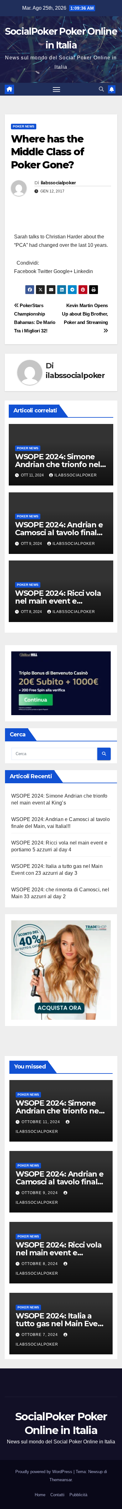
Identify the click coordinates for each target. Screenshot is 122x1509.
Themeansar (60, 1479)
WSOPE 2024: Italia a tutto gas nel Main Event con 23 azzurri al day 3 (60, 1323)
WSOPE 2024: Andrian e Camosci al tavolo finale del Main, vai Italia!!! (59, 532)
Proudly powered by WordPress (44, 1471)
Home (40, 1494)
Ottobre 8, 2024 (40, 1264)
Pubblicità (78, 1494)
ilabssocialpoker (58, 183)
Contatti (57, 1494)
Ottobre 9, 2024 (40, 1193)
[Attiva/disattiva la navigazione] (57, 89)
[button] (101, 89)
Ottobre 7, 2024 (40, 1334)
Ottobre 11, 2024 (41, 1122)
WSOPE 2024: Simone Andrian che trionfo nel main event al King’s (57, 464)
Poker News (23, 126)
